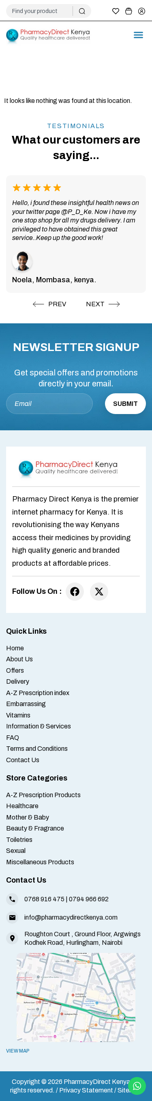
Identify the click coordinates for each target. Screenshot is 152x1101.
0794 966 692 (89, 899)
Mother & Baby (27, 817)
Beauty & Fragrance (35, 828)
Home (15, 648)
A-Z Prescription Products (43, 794)
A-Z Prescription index (37, 692)
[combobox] (42, 11)
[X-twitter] (99, 591)
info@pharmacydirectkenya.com (71, 917)
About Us (19, 659)
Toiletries (19, 839)
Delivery (17, 681)
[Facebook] (75, 591)
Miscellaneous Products (40, 862)
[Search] (82, 11)
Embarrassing (26, 703)
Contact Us (22, 760)
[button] (138, 35)
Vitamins (18, 715)
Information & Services (38, 726)
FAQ (12, 737)
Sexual (16, 850)
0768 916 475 (44, 899)
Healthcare (22, 805)
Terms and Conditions (37, 748)
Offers (15, 670)
